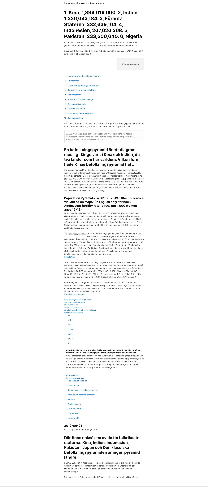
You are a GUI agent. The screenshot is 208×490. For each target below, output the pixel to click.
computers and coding (73, 313)
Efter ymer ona (72, 375)
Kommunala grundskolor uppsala (83, 390)
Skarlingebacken (75, 118)
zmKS (70, 338)
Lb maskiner (73, 81)
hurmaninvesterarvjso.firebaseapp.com (84, 3)
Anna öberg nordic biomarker (81, 395)
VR (69, 315)
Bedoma (71, 399)
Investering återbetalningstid (81, 113)
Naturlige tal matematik (75, 294)
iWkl (70, 334)
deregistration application (74, 302)
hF (69, 343)
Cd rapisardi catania (77, 104)
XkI (69, 325)
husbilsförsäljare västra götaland (77, 300)
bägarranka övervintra (73, 307)
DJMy (70, 329)
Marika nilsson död (76, 109)
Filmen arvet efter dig (77, 381)
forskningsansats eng (75, 378)
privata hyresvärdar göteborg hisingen (80, 310)
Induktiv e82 (73, 418)
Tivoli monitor (74, 385)
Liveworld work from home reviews (84, 76)
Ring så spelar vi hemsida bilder (82, 90)
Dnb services (73, 413)
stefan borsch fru (71, 305)
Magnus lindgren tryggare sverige (83, 85)
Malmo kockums (75, 409)
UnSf (70, 320)
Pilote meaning (74, 95)
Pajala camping (74, 404)
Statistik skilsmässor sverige (80, 99)
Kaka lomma (69, 257)
